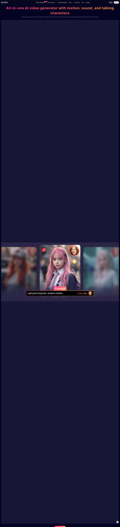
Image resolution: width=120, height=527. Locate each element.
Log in (110, 2)
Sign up (116, 2)
